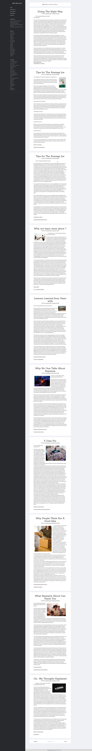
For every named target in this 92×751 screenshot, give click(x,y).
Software (11, 83)
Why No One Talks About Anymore (50, 370)
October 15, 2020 (55, 230)
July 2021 (11, 45)
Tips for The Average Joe (50, 72)
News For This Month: (38, 144)
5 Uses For (50, 440)
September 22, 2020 (55, 442)
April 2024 (11, 36)
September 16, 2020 (55, 680)
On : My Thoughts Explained (39, 289)
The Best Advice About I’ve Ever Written (16, 20)
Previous (35, 741)
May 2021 (11, 46)
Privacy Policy (12, 11)
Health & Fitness (12, 71)
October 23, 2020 (55, 13)
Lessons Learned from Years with (50, 300)
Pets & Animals (12, 79)
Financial (11, 69)
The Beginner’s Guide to (38, 217)
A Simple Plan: (36, 734)
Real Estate (11, 80)
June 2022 (11, 44)
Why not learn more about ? (50, 228)
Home (11, 7)
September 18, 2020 (55, 600)
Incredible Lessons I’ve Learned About (40, 669)
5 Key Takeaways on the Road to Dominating (42, 509)
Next (65, 741)
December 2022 (12, 41)
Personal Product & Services (14, 78)
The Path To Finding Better (38, 359)
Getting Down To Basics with (14, 22)
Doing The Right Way (50, 11)
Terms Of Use (12, 9)
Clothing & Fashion (13, 66)
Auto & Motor (12, 64)
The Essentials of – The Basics (39, 63)
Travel (11, 87)
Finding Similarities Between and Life (40, 219)
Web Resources (12, 89)
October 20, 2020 (55, 74)
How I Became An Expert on (39, 431)
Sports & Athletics (12, 84)
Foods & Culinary (12, 70)
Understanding (36, 286)
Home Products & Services (14, 74)
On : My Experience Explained (14, 23)
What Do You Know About (38, 731)
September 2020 (12, 53)
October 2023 (12, 37)
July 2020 (11, 55)
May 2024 (11, 35)
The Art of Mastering (37, 667)
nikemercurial (48, 13)
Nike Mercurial (17, 3)
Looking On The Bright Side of (39, 147)
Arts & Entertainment (13, 62)
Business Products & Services (14, 65)
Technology (11, 85)
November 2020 (12, 50)
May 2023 (11, 39)
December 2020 (12, 49)
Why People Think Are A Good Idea (40, 429)
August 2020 (12, 54)
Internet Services (12, 75)
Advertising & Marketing (13, 61)
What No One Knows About (39, 506)
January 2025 (12, 32)
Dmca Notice (12, 13)
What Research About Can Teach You (50, 597)
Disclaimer (12, 15)
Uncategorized (12, 88)
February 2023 (12, 40)
